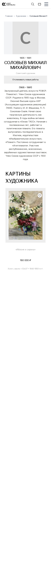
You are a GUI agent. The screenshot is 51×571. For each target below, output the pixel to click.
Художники (21, 16)
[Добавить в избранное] (40, 195)
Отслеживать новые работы (25, 79)
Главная (9, 16)
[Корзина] (39, 4)
